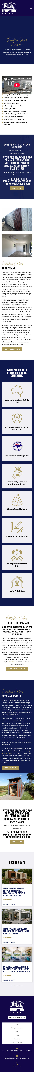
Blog (17, 1031)
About (17, 1035)
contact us (9, 339)
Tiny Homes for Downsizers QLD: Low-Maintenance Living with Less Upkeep (16, 931)
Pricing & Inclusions (17, 1028)
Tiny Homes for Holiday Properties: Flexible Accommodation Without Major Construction (14, 892)
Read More (7, 900)
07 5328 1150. (18, 1042)
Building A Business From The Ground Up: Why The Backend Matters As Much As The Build (16, 969)
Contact (17, 1039)
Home (17, 1024)
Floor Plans (11, 662)
